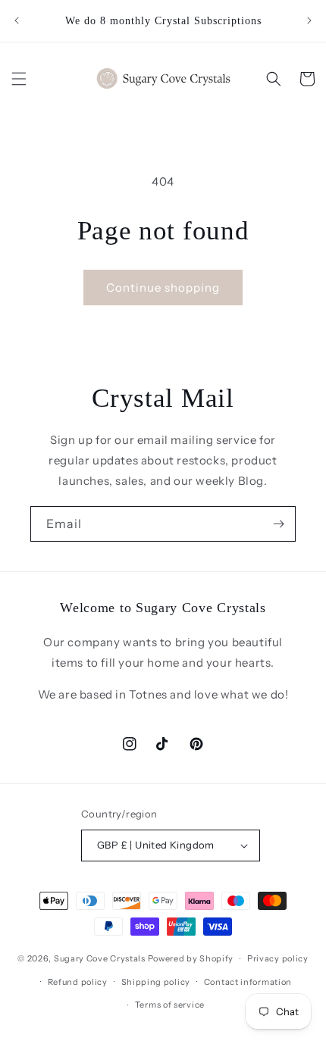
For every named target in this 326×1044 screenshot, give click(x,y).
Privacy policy (278, 958)
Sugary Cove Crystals (100, 958)
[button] (19, 78)
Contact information (248, 982)
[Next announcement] (309, 20)
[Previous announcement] (16, 20)
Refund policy (78, 982)
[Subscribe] (278, 524)
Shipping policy (156, 982)
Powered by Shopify (191, 958)
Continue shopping (163, 287)
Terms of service (170, 1004)
